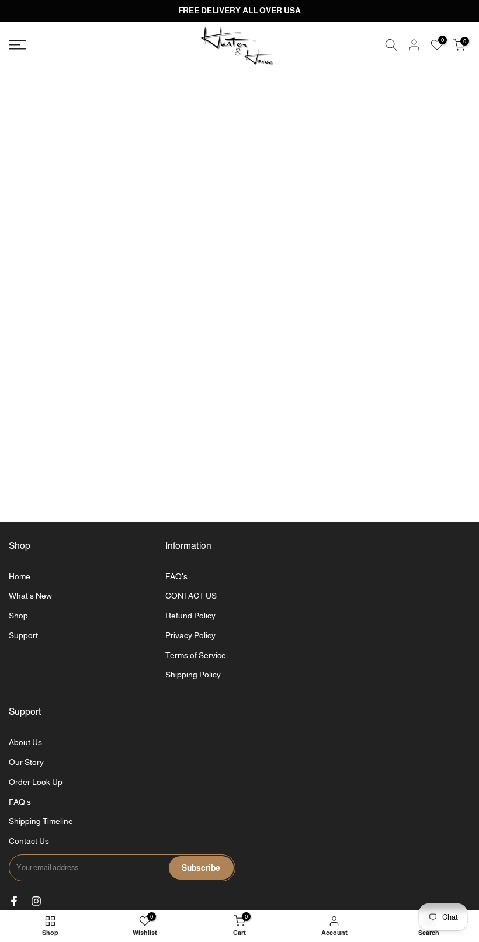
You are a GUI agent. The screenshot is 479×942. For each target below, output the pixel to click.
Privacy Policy (190, 635)
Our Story (26, 762)
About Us (25, 742)
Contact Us (29, 841)
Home (19, 576)
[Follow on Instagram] (36, 901)
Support (23, 635)
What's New (30, 595)
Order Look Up (36, 782)
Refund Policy (190, 615)
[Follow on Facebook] (14, 901)
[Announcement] (239, 11)
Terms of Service (195, 655)
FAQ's (176, 576)
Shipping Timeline (41, 821)
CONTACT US (191, 595)
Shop (18, 615)
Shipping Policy (193, 674)
